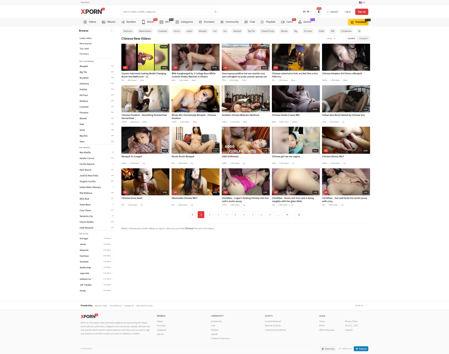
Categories (161, 330)
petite (321, 31)
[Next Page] (299, 214)
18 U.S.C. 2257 (351, 325)
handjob (237, 31)
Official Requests (326, 330)
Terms (322, 321)
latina (189, 31)
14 (287, 214)
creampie (162, 31)
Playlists (214, 330)
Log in (348, 11)
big (295, 31)
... (278, 214)
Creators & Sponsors (220, 338)
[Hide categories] (111, 30)
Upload (214, 334)
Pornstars (84, 53)
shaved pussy (268, 31)
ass (224, 31)
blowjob (202, 31)
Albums (160, 334)
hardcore (127, 31)
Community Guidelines (275, 330)
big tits (251, 31)
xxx (215, 31)
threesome (346, 31)
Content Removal (273, 321)
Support (349, 330)
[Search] (215, 11)
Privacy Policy (351, 321)
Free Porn (85, 2)
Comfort (351, 38)
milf (332, 31)
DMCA (322, 325)
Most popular (86, 43)
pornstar (308, 31)
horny (177, 31)
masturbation (145, 31)
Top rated (84, 48)
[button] (368, 31)
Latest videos (86, 38)
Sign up (362, 11)
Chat (213, 325)
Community (216, 321)
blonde (284, 31)
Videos (160, 321)
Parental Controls (273, 325)
